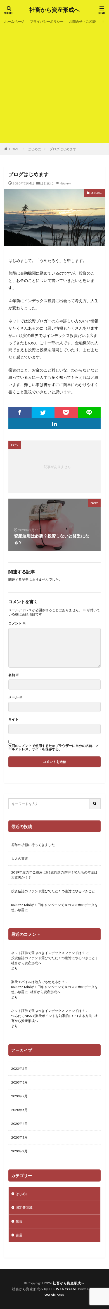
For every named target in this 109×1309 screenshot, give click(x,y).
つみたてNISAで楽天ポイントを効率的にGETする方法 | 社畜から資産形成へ (54, 1018)
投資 (19, 1221)
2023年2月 (19, 1068)
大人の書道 (19, 858)
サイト (13, 719)
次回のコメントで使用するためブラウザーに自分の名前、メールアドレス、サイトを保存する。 (53, 747)
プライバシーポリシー (46, 21)
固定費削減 (24, 1207)
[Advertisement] (54, 83)
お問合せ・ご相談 (82, 21)
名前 (13, 675)
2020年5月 (19, 1110)
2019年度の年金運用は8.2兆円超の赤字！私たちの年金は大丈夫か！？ (54, 874)
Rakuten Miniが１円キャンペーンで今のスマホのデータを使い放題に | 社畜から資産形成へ (54, 989)
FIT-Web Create (62, 1289)
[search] (95, 803)
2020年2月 (19, 1151)
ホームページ (14, 21)
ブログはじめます (62, 149)
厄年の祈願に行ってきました (33, 845)
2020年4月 (19, 1123)
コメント (17, 623)
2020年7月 (19, 1096)
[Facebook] (20, 412)
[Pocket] (66, 412)
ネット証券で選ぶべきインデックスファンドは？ (48, 953)
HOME (14, 149)
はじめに (34, 149)
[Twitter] (43, 412)
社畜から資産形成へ (54, 10)
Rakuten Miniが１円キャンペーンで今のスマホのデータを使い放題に (54, 907)
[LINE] (89, 412)
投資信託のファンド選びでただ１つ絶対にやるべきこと (53, 891)
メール (15, 697)
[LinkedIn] (54, 423)
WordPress (54, 1295)
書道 (19, 1235)
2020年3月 (19, 1137)
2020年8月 (19, 1082)
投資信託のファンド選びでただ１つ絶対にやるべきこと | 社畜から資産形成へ (54, 960)
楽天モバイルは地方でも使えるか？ (38, 982)
